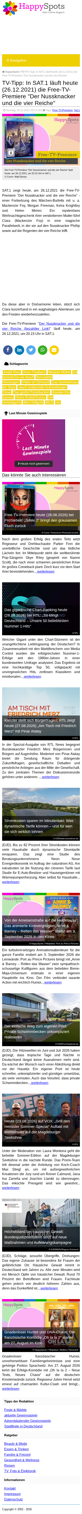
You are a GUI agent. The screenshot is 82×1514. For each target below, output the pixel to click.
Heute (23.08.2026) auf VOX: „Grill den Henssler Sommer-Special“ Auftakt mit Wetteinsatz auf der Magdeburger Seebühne (37, 1129)
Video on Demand (35, 382)
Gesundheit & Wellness (21, 1460)
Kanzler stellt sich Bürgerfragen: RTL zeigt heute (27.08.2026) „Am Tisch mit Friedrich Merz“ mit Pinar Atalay (40, 725)
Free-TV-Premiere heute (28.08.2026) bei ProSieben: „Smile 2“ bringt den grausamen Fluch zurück (40, 520)
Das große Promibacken (31, 392)
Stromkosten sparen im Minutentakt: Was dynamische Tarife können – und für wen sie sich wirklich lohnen (38, 826)
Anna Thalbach (34, 372)
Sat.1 (77, 110)
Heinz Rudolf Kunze (31, 397)
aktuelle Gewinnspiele (20, 1415)
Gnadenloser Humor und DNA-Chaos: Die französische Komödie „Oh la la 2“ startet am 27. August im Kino (39, 1337)
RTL (76, 633)
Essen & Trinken (16, 1449)
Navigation (16, 60)
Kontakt (10, 1488)
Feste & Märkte (15, 1410)
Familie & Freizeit (17, 1454)
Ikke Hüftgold (33, 402)
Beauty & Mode (15, 1444)
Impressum (12, 1494)
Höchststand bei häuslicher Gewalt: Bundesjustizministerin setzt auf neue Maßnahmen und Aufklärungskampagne (37, 1237)
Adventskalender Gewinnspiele (27, 1421)
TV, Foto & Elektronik (20, 1471)
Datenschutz (13, 1499)
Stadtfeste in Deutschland (23, 1426)
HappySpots (11, 71)
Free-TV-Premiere (62, 110)
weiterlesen (45, 571)
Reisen (9, 1465)
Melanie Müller (59, 372)
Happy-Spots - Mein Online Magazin (33, 8)
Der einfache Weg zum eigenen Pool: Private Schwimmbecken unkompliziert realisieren (36, 1031)
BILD (49, 402)
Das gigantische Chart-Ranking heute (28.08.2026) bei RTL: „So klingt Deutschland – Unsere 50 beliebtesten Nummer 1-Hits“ (36, 618)
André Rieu (11, 372)
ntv (58, 402)
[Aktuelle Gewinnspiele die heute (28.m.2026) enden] (33, 470)
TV (22, 71)
